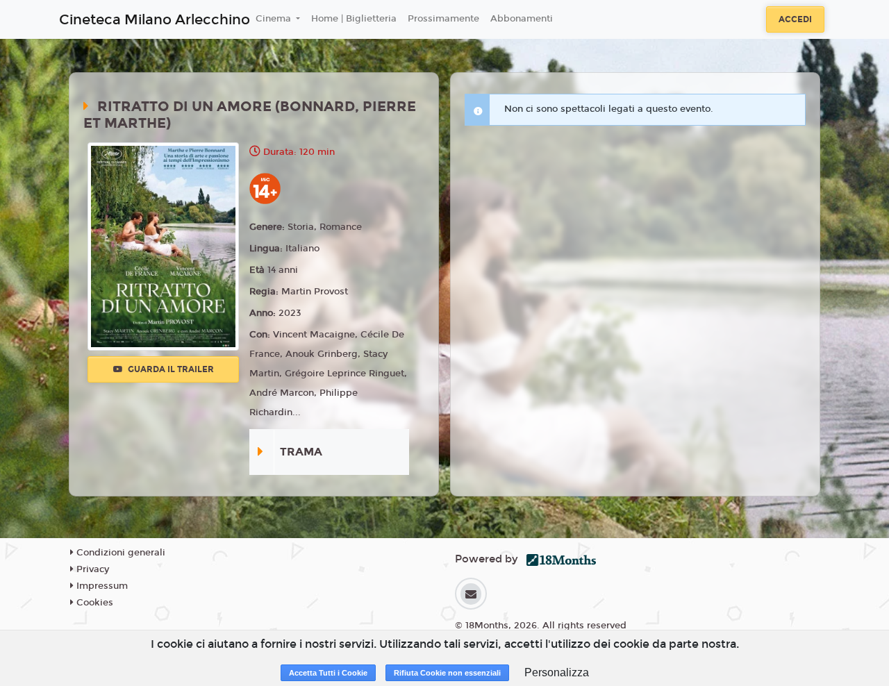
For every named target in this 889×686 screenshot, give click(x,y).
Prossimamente (443, 18)
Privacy (91, 569)
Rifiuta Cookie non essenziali (447, 673)
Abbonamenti (521, 18)
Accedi (795, 19)
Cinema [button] (275, 18)
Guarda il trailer (170, 369)
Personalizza (556, 672)
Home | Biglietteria (354, 18)
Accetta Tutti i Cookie (328, 673)
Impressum (101, 586)
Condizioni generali (119, 552)
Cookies (93, 602)
